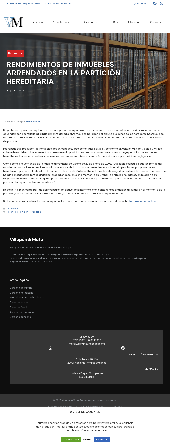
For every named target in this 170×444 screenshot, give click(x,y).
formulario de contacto (143, 201)
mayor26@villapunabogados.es (87, 343)
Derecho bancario (20, 317)
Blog (116, 22)
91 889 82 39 (87, 336)
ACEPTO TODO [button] (71, 439)
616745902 (94, 340)
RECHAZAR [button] (102, 439)
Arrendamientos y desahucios (27, 297)
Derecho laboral (19, 302)
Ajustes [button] (86, 439)
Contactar (156, 22)
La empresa (36, 22)
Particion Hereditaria (30, 211)
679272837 (79, 340)
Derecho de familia (21, 287)
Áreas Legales (61, 22)
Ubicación (134, 22)
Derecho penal (18, 307)
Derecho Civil (91, 22)
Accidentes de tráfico (22, 312)
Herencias (15, 53)
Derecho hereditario (21, 292)
